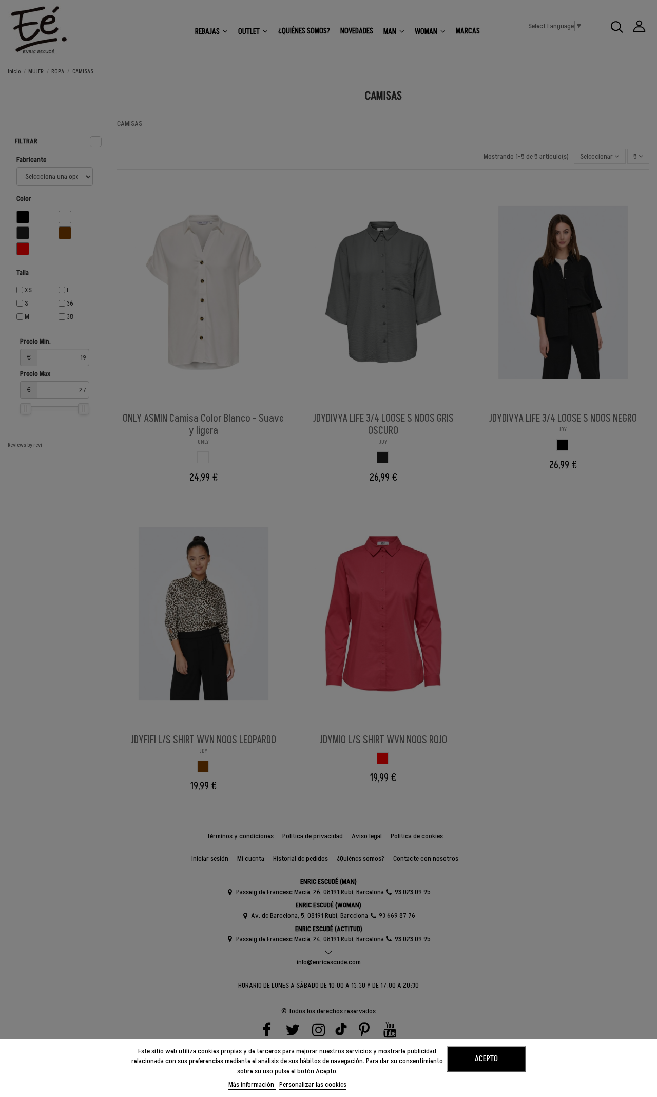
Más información (252, 1084)
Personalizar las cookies (312, 1084)
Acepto (486, 1058)
